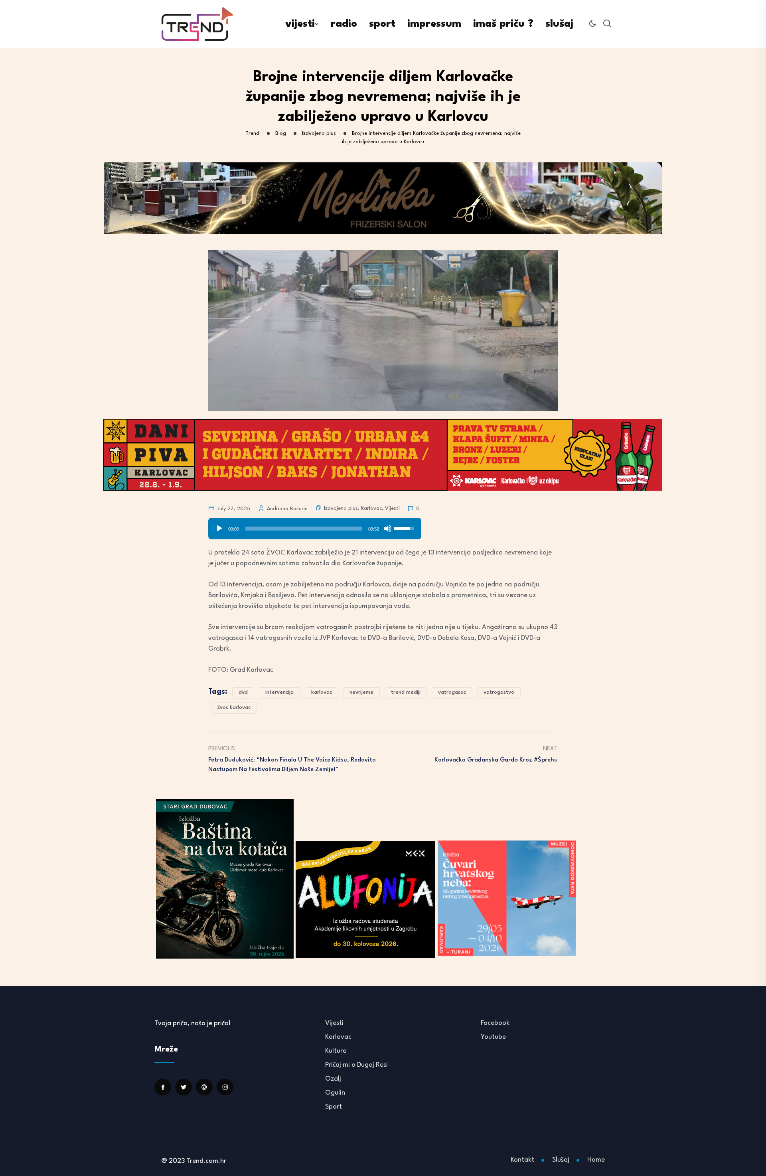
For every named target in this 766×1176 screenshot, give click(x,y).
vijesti (300, 24)
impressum (434, 24)
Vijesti (392, 508)
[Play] (219, 529)
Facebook (495, 1023)
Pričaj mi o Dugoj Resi (356, 1065)
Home (596, 1159)
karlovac (321, 692)
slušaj (559, 24)
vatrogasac (452, 692)
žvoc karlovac (234, 707)
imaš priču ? (503, 24)
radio (344, 24)
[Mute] (388, 529)
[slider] (303, 529)
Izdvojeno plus (341, 508)
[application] (314, 526)
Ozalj (333, 1078)
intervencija (279, 692)
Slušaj (560, 1159)
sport (382, 24)
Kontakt (522, 1159)
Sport (333, 1106)
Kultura (336, 1051)
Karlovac (371, 508)
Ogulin (335, 1092)
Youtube (493, 1037)
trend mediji (406, 692)
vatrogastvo (499, 692)
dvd (243, 692)
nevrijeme (361, 692)
